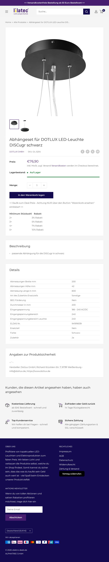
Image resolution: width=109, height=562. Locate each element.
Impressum (65, 451)
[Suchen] (86, 12)
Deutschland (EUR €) (16, 531)
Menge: (13, 185)
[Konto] (96, 11)
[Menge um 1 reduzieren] (30, 185)
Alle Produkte (20, 22)
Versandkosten (58, 165)
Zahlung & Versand (69, 469)
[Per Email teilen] (98, 151)
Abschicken (15, 517)
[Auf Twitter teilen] (93, 151)
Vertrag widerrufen (71, 473)
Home (8, 22)
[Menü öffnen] (6, 12)
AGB (61, 456)
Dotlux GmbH (16, 152)
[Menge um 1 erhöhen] (44, 185)
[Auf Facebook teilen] (82, 151)
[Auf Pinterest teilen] (87, 151)
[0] (101, 11)
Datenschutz (66, 460)
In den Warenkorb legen (31, 195)
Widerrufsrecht (67, 464)
